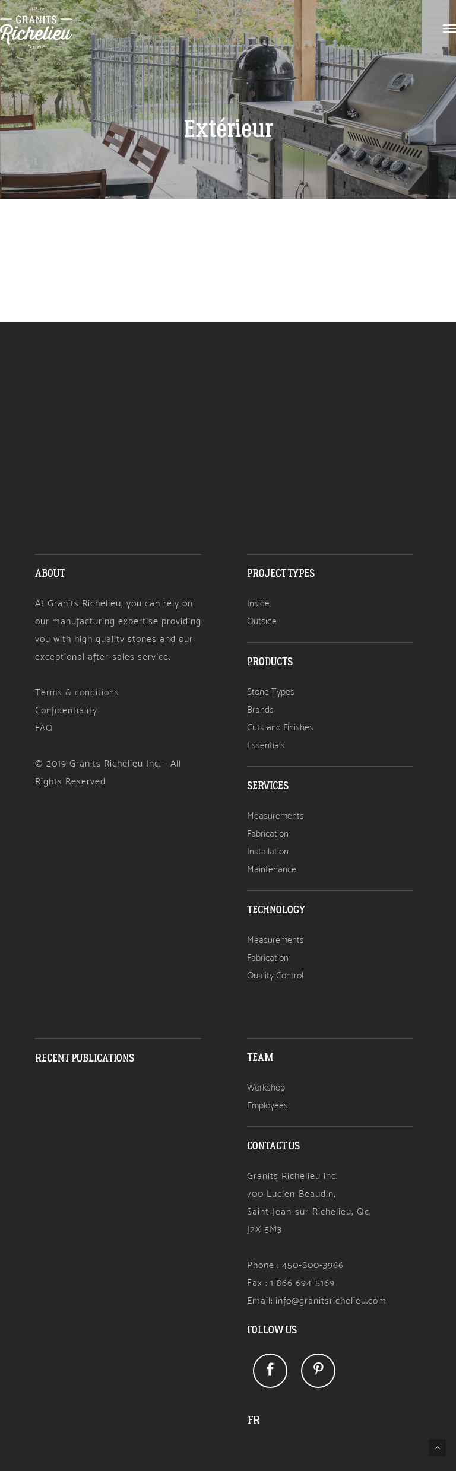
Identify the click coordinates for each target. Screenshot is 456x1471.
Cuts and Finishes (280, 727)
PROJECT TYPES (281, 573)
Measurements (275, 815)
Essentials (266, 745)
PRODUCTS (270, 662)
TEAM (260, 1058)
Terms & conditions (77, 692)
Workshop (266, 1087)
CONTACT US (273, 1146)
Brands (260, 709)
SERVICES (268, 786)
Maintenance (271, 869)
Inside (258, 603)
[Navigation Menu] (449, 28)
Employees (267, 1105)
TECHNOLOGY (276, 910)
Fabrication (268, 833)
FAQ (44, 727)
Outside (262, 621)
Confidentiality (66, 710)
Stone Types (270, 691)
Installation (268, 851)
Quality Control (275, 975)
